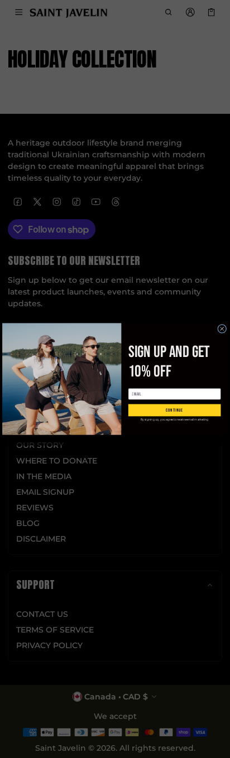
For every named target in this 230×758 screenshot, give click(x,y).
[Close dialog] (222, 328)
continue (174, 410)
